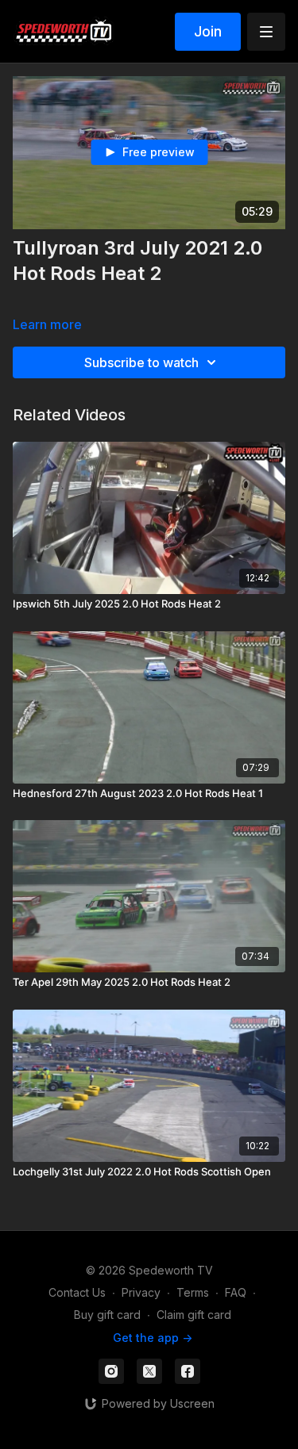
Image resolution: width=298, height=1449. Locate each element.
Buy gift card (107, 1314)
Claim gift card (194, 1314)
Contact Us (77, 1292)
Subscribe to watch (141, 362)
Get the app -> (152, 1337)
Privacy (141, 1292)
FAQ (235, 1292)
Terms (192, 1292)
